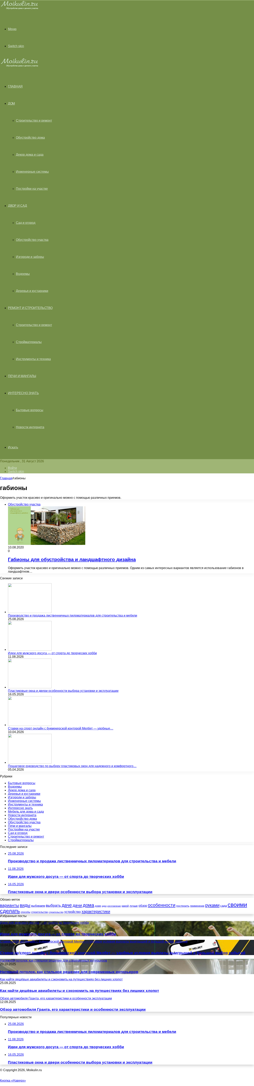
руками (212, 905)
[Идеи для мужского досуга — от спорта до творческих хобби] (30, 649)
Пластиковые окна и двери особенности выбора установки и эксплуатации (63, 690)
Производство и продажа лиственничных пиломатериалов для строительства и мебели (72, 615)
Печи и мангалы (22, 376)
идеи (104, 906)
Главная (6, 478)
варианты (9, 905)
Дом (11, 103)
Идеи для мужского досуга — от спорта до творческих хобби (52, 653)
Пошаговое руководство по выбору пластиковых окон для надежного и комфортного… (72, 766)
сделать (10, 911)
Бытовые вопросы (29, 410)
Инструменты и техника (33, 359)
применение (197, 905)
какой (125, 905)
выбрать (53, 905)
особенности (161, 905)
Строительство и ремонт (34, 120)
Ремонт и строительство (30, 308)
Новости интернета (30, 427)
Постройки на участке (32, 188)
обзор (143, 905)
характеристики (96, 911)
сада (223, 905)
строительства (39, 912)
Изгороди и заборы (30, 256)
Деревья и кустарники (32, 291)
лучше (134, 905)
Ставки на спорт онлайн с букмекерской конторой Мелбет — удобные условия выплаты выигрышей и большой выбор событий (122, 953)
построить (182, 905)
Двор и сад (17, 205)
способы (25, 912)
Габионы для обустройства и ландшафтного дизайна (72, 559)
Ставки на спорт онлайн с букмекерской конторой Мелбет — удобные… (60, 728)
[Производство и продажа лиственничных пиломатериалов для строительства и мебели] (30, 612)
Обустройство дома (30, 137)
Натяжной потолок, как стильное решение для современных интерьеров (69, 972)
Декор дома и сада (29, 154)
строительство (56, 912)
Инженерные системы (32, 171)
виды (25, 905)
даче (67, 905)
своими (237, 904)
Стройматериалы (29, 342)
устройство (72, 911)
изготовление (114, 906)
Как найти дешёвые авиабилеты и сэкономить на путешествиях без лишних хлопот (79, 991)
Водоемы (23, 274)
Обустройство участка (32, 239)
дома (88, 905)
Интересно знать (23, 393)
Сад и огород (25, 222)
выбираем (38, 905)
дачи (77, 905)
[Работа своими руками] (20, 8)
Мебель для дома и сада (26, 811)
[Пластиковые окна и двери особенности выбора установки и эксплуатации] (30, 687)
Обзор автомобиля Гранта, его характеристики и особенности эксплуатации (73, 1009)
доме (98, 906)
